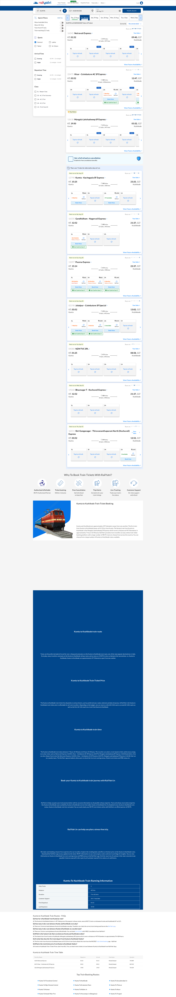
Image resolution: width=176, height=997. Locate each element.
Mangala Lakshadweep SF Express (86, 119)
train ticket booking (102, 941)
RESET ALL (60, 18)
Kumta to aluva (115, 989)
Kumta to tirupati (116, 994)
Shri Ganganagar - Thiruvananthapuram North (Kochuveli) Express (99, 432)
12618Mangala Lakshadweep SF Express (44, 967)
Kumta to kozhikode (81, 981)
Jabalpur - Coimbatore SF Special (87, 305)
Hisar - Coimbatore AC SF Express (86, 74)
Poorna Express (79, 262)
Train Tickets (61, 3)
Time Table (137, 33)
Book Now (110, 99)
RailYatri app (111, 926)
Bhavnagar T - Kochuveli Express (87, 390)
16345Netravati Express (40, 960)
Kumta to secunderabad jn (119, 981)
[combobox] (48, 10)
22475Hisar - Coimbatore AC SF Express (44, 964)
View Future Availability (132, 64)
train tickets (78, 931)
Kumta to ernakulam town (83, 985)
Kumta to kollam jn (81, 989)
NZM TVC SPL (78, 348)
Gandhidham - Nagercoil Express (87, 218)
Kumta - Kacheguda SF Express (86, 177)
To (69, 8)
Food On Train (85, 3)
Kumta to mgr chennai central (48, 985)
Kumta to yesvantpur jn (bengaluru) (86, 994)
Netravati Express (79, 33)
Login (138, 3)
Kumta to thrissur (116, 985)
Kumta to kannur (44, 989)
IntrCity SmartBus (73, 3)
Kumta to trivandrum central (48, 981)
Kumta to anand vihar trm (47, 994)
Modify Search (131, 11)
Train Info (94, 3)
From (38, 8)
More (102, 3)
